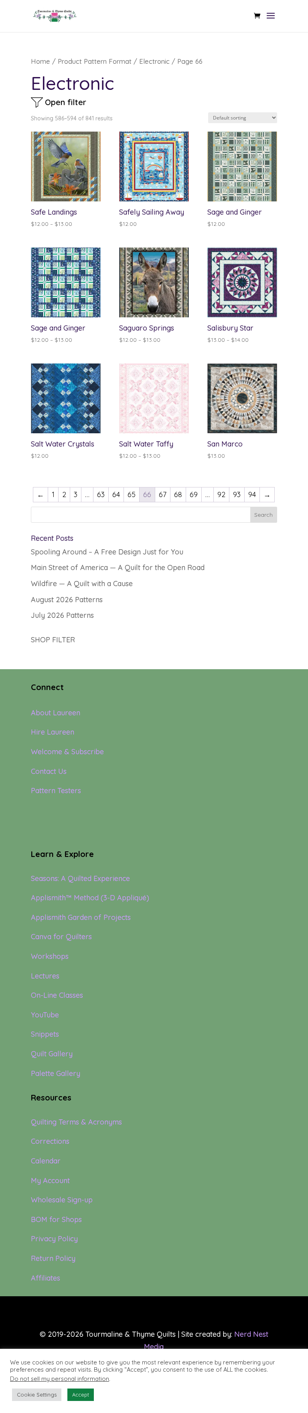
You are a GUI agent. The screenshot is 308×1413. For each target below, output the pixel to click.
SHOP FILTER (53, 639)
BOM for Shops (56, 1219)
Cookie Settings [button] (37, 1394)
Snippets (45, 1034)
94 (252, 494)
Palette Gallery (55, 1073)
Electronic (154, 61)
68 (178, 494)
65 (132, 494)
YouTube (45, 1014)
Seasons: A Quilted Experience (80, 878)
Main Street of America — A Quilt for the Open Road (118, 567)
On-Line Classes (57, 995)
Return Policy (53, 1258)
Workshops (50, 956)
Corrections (50, 1141)
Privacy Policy (54, 1238)
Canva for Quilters (61, 936)
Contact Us (49, 771)
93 (237, 494)
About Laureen (55, 712)
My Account (50, 1180)
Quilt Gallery (52, 1053)
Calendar (46, 1160)
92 (221, 494)
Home (40, 61)
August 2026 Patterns (67, 599)
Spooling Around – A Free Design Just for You (107, 551)
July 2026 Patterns (62, 615)
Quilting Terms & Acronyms (76, 1122)
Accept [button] (80, 1394)
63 (101, 494)
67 (162, 494)
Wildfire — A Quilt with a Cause (82, 583)
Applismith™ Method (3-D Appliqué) (90, 897)
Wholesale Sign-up (62, 1199)
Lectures (45, 976)
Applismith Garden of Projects (81, 917)
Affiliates (45, 1278)
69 (194, 494)
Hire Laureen (52, 732)
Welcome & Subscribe (67, 751)
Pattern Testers (56, 790)
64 (116, 494)
